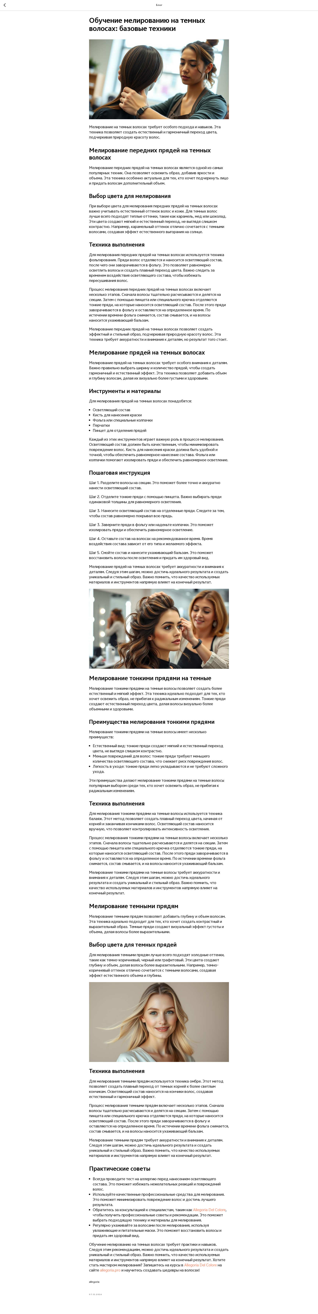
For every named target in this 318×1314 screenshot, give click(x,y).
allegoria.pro (110, 1270)
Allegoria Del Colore (209, 1210)
